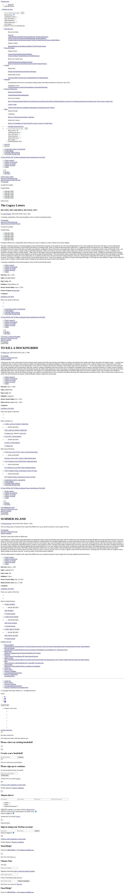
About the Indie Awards (15, 78)
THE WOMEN (8, 610)
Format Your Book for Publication (51, 101)
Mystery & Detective (37, 37)
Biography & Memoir (35, 38)
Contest (17, 666)
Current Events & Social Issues (17, 40)
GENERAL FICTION (7, 297)
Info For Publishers (34, 666)
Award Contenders (27, 78)
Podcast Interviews (10, 22)
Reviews (6, 172)
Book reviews (8, 15)
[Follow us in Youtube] (5, 702)
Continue (20, 757)
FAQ (20, 666)
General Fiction (12, 54)
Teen (24, 54)
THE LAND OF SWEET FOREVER (15, 430)
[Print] (6, 167)
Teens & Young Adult (47, 40)
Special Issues (20, 87)
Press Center (25, 666)
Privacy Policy (8, 669)
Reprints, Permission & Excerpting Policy (11, 675)
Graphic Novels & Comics (33, 40)
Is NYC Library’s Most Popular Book (20, 458)
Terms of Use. (30, 809)
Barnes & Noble (10, 180)
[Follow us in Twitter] (5, 698)
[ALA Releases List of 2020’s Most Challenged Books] (20, 461)
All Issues (26, 87)
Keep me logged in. (6, 813)
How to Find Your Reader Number (24, 871)
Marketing (26, 95)
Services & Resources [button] (10, 89)
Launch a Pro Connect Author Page (60, 659)
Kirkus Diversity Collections (12, 663)
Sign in (3, 809)
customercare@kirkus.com (27, 850)
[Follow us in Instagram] (5, 700)
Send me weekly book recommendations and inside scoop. (18, 811)
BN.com (17, 180)
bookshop (8, 340)
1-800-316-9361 (11, 850)
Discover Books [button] (9, 645)
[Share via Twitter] (10, 163)
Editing (14, 95)
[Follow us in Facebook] (4, 697)
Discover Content (13, 123)
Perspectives (16, 62)
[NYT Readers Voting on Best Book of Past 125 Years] (20, 471)
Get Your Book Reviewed (34, 101)
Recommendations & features (35, 107)
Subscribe (44, 87)
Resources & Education (15, 92)
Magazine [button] (7, 79)
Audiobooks (11, 37)
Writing (10, 95)
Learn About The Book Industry (80, 659)
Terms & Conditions (10, 671)
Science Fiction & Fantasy (15, 38)
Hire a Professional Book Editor (13, 659)
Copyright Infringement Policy (13, 673)
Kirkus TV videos (55, 650)
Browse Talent (22, 123)
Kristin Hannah (7, 523)
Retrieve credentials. (18, 788)
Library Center (12, 104)
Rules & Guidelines (38, 78)
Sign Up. (19, 884)
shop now (4, 178)
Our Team (12, 666)
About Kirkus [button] (8, 664)
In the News (20, 63)
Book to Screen (12, 63)
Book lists (17, 46)
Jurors (34, 71)
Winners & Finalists (13, 71)
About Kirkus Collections (26, 117)
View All (10, 35)
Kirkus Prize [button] (8, 651)
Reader (6, 802)
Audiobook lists (24, 46)
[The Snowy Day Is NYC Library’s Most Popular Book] (21, 452)
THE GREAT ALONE (11, 635)
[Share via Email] (9, 165)
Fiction (17, 37)
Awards (22, 62)
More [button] (6, 109)
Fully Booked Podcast (40, 63)
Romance (45, 37)
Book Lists (14, 650)
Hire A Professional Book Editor (17, 101)
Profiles (10, 62)
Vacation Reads (41, 46)
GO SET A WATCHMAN (12, 443)
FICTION (7, 173)
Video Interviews (9, 20)
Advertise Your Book (86, 101)
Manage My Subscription (25, 656)
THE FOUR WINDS (10, 623)
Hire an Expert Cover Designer (70, 101)
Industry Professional (10, 806)
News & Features (9, 18)
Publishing (20, 95)
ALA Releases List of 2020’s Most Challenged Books (20, 467)
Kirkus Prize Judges (35, 653)
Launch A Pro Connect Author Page (102, 101)
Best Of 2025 (33, 46)
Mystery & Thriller (28, 56)
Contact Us (7, 681)
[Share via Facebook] (10, 162)
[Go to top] (5, 705)
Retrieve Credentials (23, 881)
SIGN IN (10, 4)
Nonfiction (26, 38)
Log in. (18, 778)
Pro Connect (8, 24)
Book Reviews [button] (8, 29)
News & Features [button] (9, 48)
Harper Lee (6, 352)
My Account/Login (37, 663)
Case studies (23, 107)
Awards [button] (6, 65)
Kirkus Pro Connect (26, 663)
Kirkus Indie (15, 290)
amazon (3, 180)
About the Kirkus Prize (26, 71)
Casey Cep (23, 433)
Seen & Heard (28, 62)
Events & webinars (49, 107)
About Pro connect (32, 123)
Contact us (7, 668)
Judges (46, 78)
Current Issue (12, 87)
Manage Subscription (35, 87)
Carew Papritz (7, 214)
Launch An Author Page (45, 123)
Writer (6, 804)
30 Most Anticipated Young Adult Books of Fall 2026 (29, 157)
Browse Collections (13, 117)
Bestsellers (11, 46)
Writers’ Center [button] (8, 658)
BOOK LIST (10, 157)
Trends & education (13, 107)
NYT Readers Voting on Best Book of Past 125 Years (19, 477)
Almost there (4, 775)
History (44, 38)
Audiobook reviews (10, 17)
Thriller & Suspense (25, 37)
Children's (57, 40)
